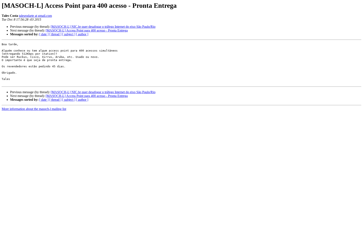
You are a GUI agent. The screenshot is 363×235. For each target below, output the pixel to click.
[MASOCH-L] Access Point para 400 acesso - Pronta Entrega (87, 30)
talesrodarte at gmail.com (35, 15)
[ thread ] (55, 34)
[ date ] (44, 34)
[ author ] (82, 34)
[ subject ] (68, 34)
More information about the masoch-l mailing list (34, 109)
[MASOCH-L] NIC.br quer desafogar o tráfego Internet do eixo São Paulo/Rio (103, 26)
